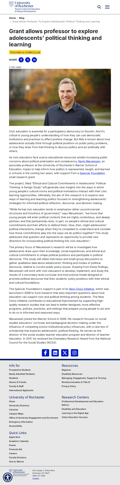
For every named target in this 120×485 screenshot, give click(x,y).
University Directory (19, 405)
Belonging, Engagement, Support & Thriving (84, 378)
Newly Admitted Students (22, 374)
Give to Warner (16, 461)
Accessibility (15, 426)
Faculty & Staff (16, 386)
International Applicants (21, 390)
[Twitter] (64, 352)
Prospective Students (20, 370)
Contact (35, 478)
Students (13, 378)
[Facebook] (45, 352)
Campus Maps (16, 413)
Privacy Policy (69, 386)
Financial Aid (15, 449)
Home (12, 18)
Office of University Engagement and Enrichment (33, 418)
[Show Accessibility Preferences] (7, 477)
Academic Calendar (19, 441)
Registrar (66, 370)
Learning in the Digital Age (75, 413)
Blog (21, 18)
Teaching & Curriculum (25, 52)
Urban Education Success (75, 417)
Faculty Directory (17, 457)
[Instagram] (74, 352)
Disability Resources (72, 374)
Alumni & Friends (17, 382)
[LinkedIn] (55, 352)
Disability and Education (74, 409)
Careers (13, 453)
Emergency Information (21, 422)
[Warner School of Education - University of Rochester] (24, 6)
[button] (99, 7)
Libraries (13, 409)
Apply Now (14, 437)
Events (12, 445)
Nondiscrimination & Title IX (76, 382)
